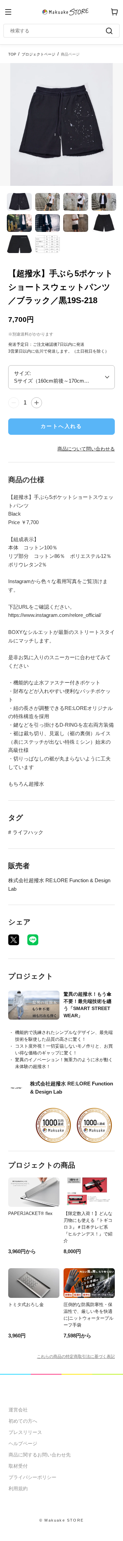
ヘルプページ (23, 1443)
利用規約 (18, 1488)
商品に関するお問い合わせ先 (40, 1454)
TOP (12, 54)
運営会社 (18, 1409)
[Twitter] (13, 939)
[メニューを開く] (8, 12)
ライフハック (28, 832)
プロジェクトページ (38, 54)
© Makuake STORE (61, 1520)
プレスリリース (25, 1432)
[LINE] (32, 939)
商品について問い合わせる (86, 448)
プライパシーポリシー (32, 1477)
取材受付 (18, 1466)
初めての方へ (23, 1421)
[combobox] (58, 31)
